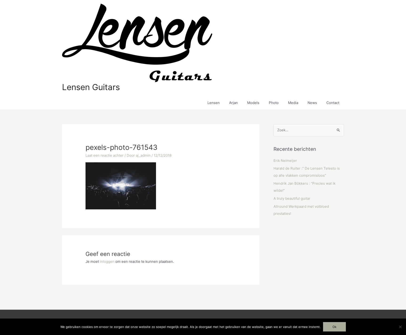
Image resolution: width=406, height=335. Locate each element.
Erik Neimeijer (285, 160)
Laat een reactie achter (105, 155)
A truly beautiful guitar (291, 198)
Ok (334, 327)
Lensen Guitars (91, 87)
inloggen (107, 261)
